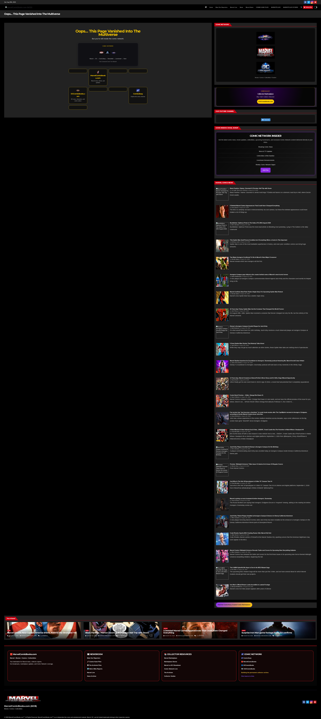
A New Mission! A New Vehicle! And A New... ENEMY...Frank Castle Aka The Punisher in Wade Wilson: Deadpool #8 (267, 429)
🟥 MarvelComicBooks (248, 661)
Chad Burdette (235, 431)
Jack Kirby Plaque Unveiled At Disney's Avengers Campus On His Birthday (254, 447)
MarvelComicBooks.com (29, 635)
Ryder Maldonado (236, 276)
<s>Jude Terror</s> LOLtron (239, 190)
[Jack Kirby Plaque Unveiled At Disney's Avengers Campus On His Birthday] (222, 452)
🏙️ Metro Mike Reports (94, 669)
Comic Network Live (171, 669)
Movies (165, 628)
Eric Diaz (234, 569)
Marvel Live (233, 7)
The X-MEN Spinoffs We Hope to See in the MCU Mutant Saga (250, 567)
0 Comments (44, 635)
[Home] (206, 7)
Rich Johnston (235, 224)
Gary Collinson (236, 397)
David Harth (235, 380)
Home (211, 7)
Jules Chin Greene (237, 362)
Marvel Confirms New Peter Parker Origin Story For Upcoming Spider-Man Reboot (256, 292)
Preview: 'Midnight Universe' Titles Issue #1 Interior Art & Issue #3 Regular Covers (256, 464)
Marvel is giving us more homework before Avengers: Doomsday (251, 498)
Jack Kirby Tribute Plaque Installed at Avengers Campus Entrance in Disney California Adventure (261, 516)
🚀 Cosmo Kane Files (94, 661)
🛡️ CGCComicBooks (248, 669)
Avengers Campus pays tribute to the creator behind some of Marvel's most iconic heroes (259, 274)
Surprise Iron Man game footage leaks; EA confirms (267, 632)
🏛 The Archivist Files (94, 665)
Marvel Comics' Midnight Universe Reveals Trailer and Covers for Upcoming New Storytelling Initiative (263, 550)
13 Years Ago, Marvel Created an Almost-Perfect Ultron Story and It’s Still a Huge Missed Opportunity (262, 378)
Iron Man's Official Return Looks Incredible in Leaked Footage (250, 584)
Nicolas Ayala (235, 259)
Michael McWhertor (237, 586)
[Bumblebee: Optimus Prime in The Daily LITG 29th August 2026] (222, 228)
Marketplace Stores (170, 661)
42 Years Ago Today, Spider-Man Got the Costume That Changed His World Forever (257, 309)
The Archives (168, 672)
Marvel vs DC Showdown (172, 665)
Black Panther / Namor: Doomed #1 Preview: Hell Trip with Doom (251, 188)
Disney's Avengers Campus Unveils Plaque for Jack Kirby (248, 326)
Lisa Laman (235, 207)
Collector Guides (169, 676)
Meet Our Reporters (221, 7)
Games (243, 630)
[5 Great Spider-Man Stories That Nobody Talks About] (222, 349)
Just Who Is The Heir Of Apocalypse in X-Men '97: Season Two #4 (251, 481)
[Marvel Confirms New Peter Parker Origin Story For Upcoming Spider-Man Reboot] (222, 297)
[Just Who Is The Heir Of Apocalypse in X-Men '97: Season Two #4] (222, 487)
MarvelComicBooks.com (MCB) (20, 706)
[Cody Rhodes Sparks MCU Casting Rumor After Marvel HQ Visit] (222, 538)
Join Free (266, 170)
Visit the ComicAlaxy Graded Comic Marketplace (234, 604)
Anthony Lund (235, 242)
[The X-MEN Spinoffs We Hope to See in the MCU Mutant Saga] (222, 573)
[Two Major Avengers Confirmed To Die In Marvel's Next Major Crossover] (222, 263)
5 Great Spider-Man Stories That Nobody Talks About (247, 343)
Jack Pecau (235, 311)
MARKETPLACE (276, 7)
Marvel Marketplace (170, 658)
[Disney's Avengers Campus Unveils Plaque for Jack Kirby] (222, 332)
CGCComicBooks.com (265, 101)
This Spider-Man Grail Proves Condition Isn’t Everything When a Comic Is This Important (258, 240)
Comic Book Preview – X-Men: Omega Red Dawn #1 (246, 395)
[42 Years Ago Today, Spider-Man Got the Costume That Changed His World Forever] (222, 314)
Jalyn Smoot (235, 535)
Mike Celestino (236, 517)
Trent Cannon (235, 500)
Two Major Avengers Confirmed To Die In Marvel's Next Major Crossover (253, 257)
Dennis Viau (235, 466)
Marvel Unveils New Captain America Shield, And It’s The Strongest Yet (41, 632)
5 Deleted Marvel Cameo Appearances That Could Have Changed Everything (255, 205)
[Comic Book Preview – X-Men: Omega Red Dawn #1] (222, 401)
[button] (301, 7)
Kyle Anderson (235, 328)
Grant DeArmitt (236, 416)
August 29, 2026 (14, 635)
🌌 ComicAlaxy (246, 658)
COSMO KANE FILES (262, 7)
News (241, 7)
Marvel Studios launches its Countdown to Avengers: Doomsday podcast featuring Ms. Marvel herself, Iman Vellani (267, 360)
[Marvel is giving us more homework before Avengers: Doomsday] (222, 504)
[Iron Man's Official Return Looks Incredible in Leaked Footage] (222, 590)
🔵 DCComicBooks (247, 665)
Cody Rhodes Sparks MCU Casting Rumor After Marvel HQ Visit (250, 533)
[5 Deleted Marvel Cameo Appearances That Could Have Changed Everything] (222, 211)
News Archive (91, 676)
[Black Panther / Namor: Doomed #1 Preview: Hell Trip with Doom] (222, 194)
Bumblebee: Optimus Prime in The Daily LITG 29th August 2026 (250, 223)
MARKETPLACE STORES (290, 7)
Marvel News (249, 7)
